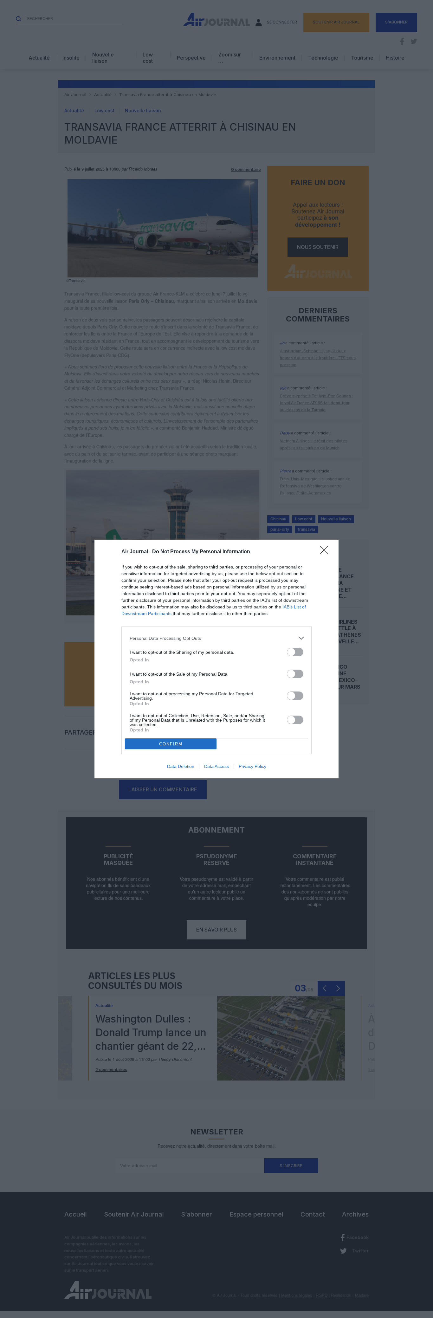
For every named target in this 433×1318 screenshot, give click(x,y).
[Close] (326, 552)
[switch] (295, 652)
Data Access (216, 766)
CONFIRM (171, 744)
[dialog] (216, 659)
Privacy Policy (252, 766)
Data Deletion (180, 766)
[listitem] (216, 638)
